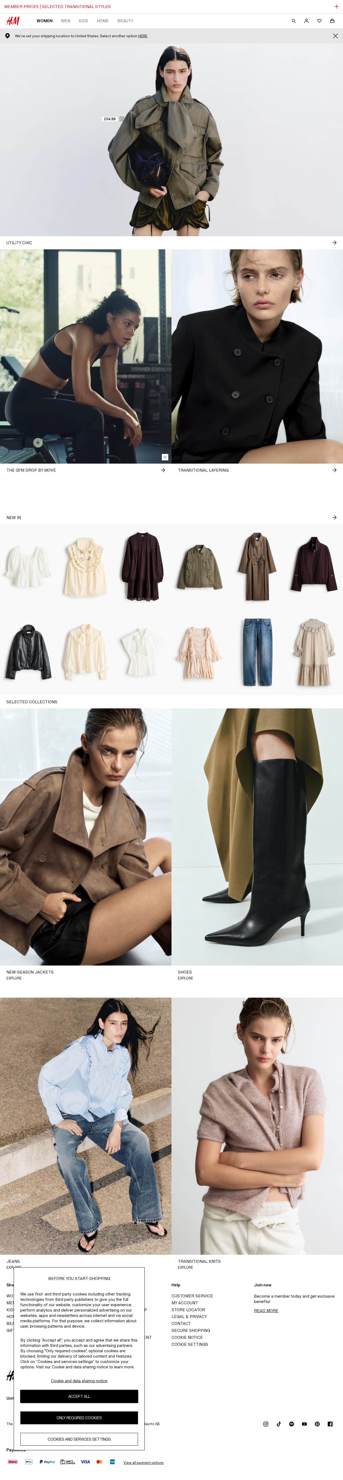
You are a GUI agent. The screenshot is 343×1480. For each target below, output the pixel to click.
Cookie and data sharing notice (79, 1380)
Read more (266, 1310)
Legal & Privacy (189, 1316)
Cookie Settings (190, 1344)
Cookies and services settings (79, 1439)
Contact (181, 1323)
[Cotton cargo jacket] (200, 567)
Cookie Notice (187, 1337)
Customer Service (192, 1296)
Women (45, 20)
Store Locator (188, 1310)
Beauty (125, 20)
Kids (83, 20)
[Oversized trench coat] (257, 567)
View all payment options (143, 1463)
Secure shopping (191, 1330)
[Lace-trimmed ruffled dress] (200, 652)
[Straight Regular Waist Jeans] (257, 652)
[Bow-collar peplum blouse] (143, 652)
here (142, 36)
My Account (185, 1303)
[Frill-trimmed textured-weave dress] (314, 652)
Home (103, 20)
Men (65, 20)
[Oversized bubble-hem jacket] (314, 567)
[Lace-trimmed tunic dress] (143, 567)
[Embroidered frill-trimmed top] (85, 567)
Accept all (79, 1396)
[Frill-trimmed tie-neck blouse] (85, 652)
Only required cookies (79, 1418)
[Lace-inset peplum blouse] (28, 567)
